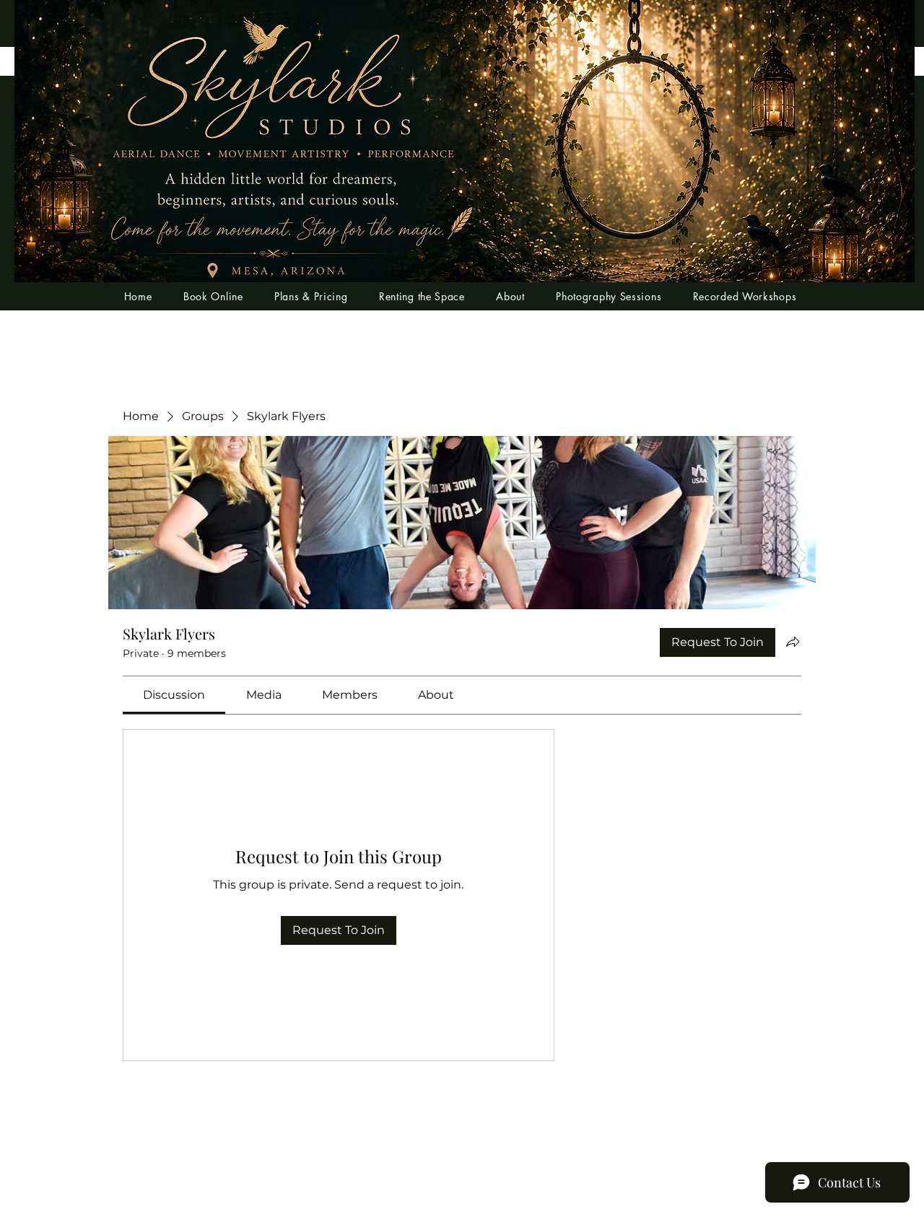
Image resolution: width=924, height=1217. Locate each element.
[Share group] (792, 641)
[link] (174, 695)
